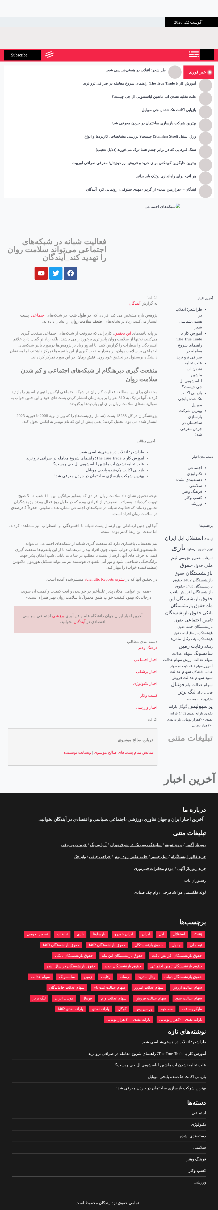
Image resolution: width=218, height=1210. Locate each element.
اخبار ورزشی (146, 707)
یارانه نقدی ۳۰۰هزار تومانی (180, 1020)
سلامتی (195, 486)
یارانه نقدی (100, 1009)
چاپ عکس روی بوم (131, 856)
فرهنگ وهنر (192, 491)
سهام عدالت (181, 653)
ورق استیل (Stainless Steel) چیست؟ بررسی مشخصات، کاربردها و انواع (140, 136)
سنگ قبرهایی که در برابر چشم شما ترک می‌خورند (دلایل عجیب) (146, 150)
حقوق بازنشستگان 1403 (61, 945)
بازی (178, 547)
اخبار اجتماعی (145, 659)
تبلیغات (208, 558)
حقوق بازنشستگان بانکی (74, 956)
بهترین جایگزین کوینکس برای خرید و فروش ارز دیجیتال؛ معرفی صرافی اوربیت (134, 163)
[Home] (207, 54)
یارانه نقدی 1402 (191, 713)
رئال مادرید (180, 638)
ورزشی (196, 503)
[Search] (60, 55)
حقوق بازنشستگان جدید (122, 966)
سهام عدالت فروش (187, 678)
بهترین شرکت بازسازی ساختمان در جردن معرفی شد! (154, 123)
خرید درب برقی (74, 845)
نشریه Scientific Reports (105, 579)
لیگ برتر (187, 692)
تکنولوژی (194, 474)
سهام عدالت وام (199, 685)
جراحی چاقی (100, 856)
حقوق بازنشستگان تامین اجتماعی (176, 966)
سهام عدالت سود (188, 998)
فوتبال (177, 684)
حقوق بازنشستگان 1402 (107, 945)
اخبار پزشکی (146, 671)
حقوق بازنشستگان (149, 945)
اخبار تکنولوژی (145, 683)
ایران (171, 538)
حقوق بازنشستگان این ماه (122, 956)
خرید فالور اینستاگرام (188, 856)
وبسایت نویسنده (77, 752)
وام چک (80, 856)
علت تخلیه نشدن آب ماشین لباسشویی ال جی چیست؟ (154, 97)
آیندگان (134, 303)
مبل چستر (159, 856)
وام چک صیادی (146, 892)
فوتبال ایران (205, 692)
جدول (198, 565)
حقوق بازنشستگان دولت (183, 977)
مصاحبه (191, 699)
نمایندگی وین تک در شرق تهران (136, 845)
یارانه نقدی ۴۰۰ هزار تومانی (128, 1020)
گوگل (182, 706)
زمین (184, 646)
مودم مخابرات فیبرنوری (154, 868)
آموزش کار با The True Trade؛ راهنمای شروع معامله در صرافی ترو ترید (139, 83)
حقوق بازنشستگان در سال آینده (71, 966)
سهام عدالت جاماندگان (67, 987)
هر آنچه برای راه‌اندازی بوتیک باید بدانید (166, 176)
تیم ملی (196, 945)
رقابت (197, 646)
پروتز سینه (173, 845)
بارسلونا (192, 549)
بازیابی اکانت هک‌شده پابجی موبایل (169, 110)
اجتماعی (195, 468)
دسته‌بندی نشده (189, 479)
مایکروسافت (205, 699)
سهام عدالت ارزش (198, 659)
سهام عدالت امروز (149, 987)
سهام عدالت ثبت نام (190, 666)
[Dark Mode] (72, 55)
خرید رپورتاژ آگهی (191, 868)
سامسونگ (203, 653)
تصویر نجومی (190, 557)
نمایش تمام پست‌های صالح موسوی (123, 752)
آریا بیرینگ (98, 845)
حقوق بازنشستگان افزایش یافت (177, 956)
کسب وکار (193, 498)
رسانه (208, 646)
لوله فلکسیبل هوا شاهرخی (183, 892)
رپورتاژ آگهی (196, 845)
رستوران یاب (195, 880)
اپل (181, 538)
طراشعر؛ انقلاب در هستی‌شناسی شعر (136, 70)
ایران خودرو (205, 549)
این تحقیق (122, 333)
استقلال (194, 538)
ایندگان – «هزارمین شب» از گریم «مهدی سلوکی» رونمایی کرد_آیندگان (141, 189)
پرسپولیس (200, 706)
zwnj (208, 538)
